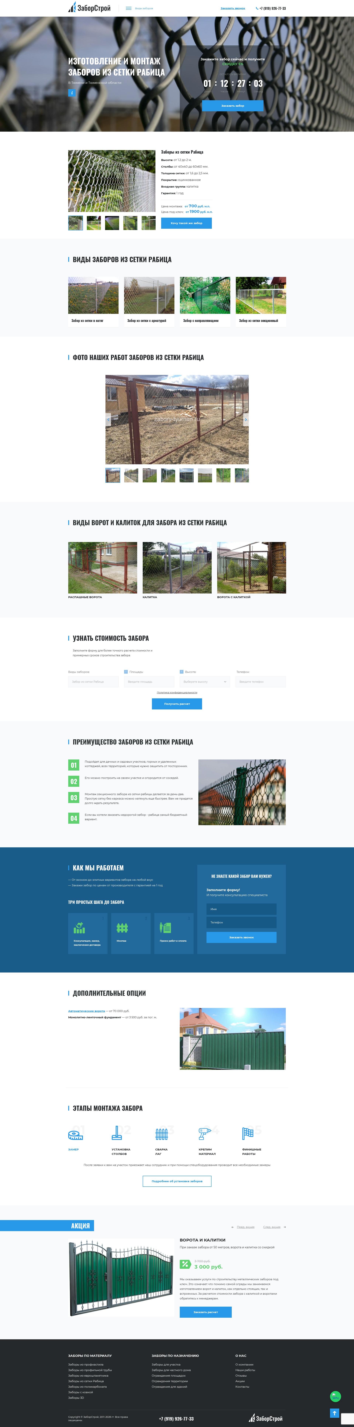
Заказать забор (232, 105)
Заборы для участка (166, 1364)
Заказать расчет (206, 1315)
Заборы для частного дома (171, 1370)
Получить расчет (177, 704)
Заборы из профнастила (85, 1364)
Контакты (242, 1386)
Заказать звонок (241, 937)
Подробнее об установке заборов (177, 1181)
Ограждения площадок (169, 1375)
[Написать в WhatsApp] (335, 1396)
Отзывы (241, 1375)
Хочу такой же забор (186, 223)
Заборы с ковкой (80, 1392)
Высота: (190, 672)
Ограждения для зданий (169, 1386)
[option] (177, 190)
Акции (240, 1381)
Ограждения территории (170, 1381)
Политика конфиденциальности (177, 692)
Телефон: (243, 672)
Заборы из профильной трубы (90, 1370)
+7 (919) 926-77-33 (273, 8)
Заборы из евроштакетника (88, 1375)
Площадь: (136, 672)
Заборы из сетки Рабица (86, 1381)
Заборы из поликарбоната (87, 1386)
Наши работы (245, 1370)
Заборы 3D (76, 1397)
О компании (244, 1364)
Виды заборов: (79, 672)
